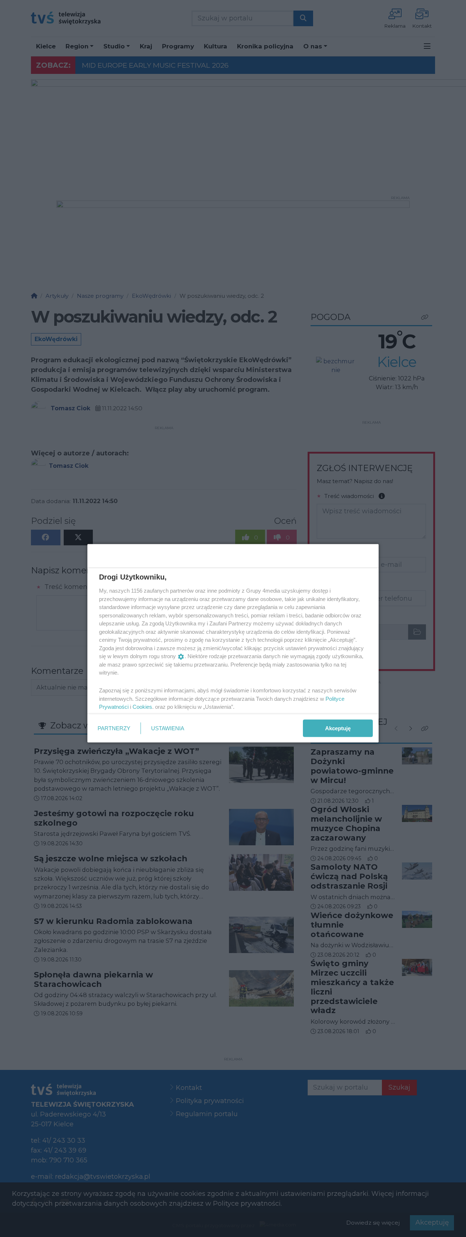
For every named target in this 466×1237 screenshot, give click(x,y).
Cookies (142, 707)
